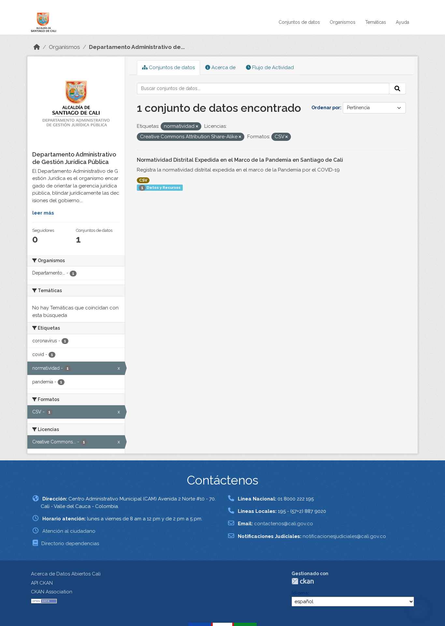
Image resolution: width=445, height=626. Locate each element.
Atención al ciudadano (68, 531)
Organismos (342, 22)
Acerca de (223, 67)
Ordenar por (325, 107)
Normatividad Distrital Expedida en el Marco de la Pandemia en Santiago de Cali (240, 160)
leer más (43, 213)
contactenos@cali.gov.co (283, 524)
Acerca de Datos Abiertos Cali (66, 574)
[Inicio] (37, 47)
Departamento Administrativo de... (137, 47)
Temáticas (375, 22)
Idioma (300, 593)
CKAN (303, 581)
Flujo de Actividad (272, 67)
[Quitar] (197, 127)
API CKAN (42, 583)
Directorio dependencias (70, 543)
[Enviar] (397, 89)
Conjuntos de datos (299, 22)
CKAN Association (51, 592)
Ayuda (402, 22)
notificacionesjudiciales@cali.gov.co (344, 536)
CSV (143, 180)
